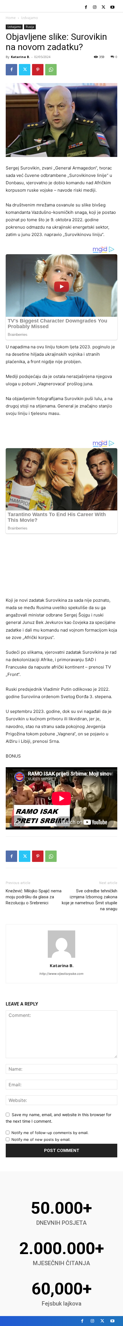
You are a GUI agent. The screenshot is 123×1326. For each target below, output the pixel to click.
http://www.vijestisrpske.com (61, 974)
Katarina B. (20, 57)
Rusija (30, 27)
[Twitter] (103, 7)
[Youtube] (112, 7)
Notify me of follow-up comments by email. (50, 1132)
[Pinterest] (37, 69)
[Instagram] (94, 7)
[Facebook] (86, 7)
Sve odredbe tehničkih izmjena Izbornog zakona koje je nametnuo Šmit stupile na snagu (89, 899)
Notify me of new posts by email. (41, 1139)
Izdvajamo (29, 17)
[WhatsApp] (51, 69)
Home (11, 17)
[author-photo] (61, 957)
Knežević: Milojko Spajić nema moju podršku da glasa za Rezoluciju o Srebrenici (33, 896)
